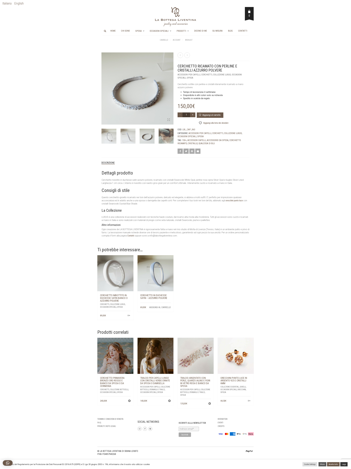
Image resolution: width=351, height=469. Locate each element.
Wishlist (189, 40)
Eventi (220, 422)
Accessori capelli (196, 140)
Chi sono (125, 31)
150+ (184, 140)
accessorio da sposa (217, 140)
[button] (129, 401)
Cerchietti (206, 74)
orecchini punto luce (234, 200)
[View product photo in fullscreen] (169, 120)
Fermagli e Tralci (157, 389)
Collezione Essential (229, 387)
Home (113, 31)
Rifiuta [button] (322, 464)
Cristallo (193, 143)
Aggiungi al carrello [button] (160, 307)
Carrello (164, 40)
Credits (221, 426)
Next (171, 85)
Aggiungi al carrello (211, 115)
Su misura (217, 31)
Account (176, 40)
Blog (230, 31)
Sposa (138, 31)
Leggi (344, 464)
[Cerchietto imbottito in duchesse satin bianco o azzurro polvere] (187, 55)
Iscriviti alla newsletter (192, 423)
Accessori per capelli (189, 74)
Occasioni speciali (159, 31)
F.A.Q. (99, 422)
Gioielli (243, 387)
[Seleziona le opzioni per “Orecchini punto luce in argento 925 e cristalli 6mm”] (249, 401)
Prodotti (181, 31)
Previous (102, 85)
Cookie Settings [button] (309, 464)
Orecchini (241, 389)
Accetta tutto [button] (333, 464)
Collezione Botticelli (119, 389)
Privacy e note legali (106, 426)
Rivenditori (222, 419)
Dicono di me (200, 31)
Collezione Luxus (222, 74)
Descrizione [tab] (108, 162)
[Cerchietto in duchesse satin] (180, 55)
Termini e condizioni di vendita (110, 419)
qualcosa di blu (207, 143)
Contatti (242, 31)
